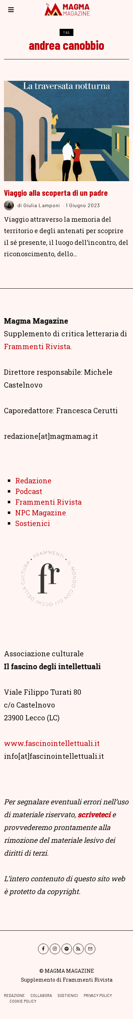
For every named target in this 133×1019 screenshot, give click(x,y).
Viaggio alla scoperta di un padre (56, 193)
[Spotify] (66, 949)
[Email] (90, 949)
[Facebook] (43, 949)
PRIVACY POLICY (98, 995)
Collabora (41, 995)
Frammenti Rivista (37, 346)
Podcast (28, 491)
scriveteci (94, 814)
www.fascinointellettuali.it (52, 743)
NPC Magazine (40, 512)
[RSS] (78, 949)
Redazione (33, 480)
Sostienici (32, 523)
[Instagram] (55, 949)
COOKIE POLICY (23, 1001)
